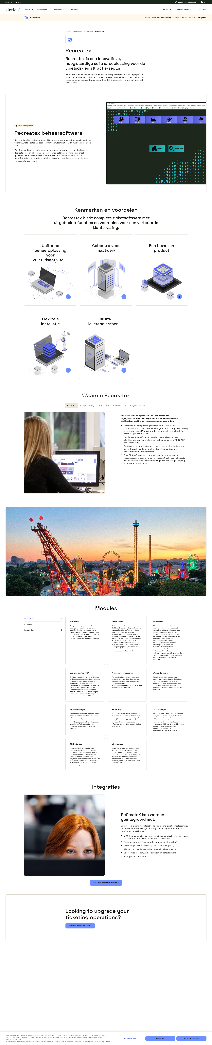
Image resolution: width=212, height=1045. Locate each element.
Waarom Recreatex (180, 18)
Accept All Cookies (191, 1038)
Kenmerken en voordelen (161, 18)
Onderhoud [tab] (103, 405)
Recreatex (35, 17)
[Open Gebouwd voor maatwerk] (123, 296)
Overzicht (146, 18)
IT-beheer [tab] (71, 405)
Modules (192, 18)
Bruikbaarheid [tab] (119, 405)
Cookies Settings (130, 1038)
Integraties (202, 18)
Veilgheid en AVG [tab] (138, 405)
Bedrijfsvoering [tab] (87, 405)
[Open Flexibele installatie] (68, 370)
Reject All (160, 1038)
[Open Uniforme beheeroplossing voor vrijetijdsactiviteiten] (68, 296)
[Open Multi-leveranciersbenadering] (123, 370)
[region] (106, 1038)
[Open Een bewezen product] (179, 296)
